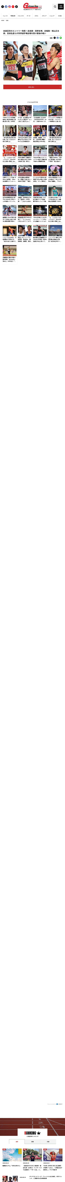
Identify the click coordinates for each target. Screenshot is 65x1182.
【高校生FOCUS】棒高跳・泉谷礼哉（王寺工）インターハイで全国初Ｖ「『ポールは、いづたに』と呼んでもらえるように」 (32, 1170)
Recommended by (52, 1104)
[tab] (17, 1141)
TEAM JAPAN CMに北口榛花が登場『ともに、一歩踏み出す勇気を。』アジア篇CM (52, 1168)
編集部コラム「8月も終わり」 (12, 1166)
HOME (2, 20)
